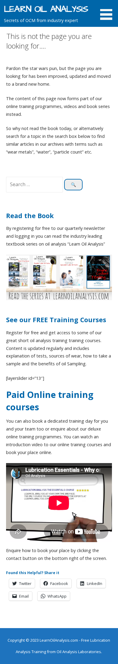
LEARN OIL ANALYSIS (46, 9)
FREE (41, 319)
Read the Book (30, 215)
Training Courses (78, 319)
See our (19, 319)
